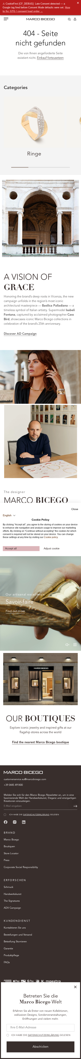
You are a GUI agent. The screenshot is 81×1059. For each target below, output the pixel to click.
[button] (9, 515)
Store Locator (11, 853)
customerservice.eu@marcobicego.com (25, 779)
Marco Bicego (11, 840)
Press (6, 860)
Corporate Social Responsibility (21, 867)
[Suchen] (66, 20)
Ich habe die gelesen (40, 1035)
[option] (40, 377)
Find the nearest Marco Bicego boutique (40, 742)
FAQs (7, 962)
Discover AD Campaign (20, 333)
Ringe (34, 154)
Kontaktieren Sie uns (15, 928)
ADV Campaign (12, 908)
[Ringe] (34, 122)
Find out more (15, 611)
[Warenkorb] (75, 20)
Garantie (8, 948)
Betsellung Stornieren (15, 941)
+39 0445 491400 (13, 785)
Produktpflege (11, 955)
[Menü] (6, 19)
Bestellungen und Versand (18, 935)
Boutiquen (9, 846)
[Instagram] (15, 822)
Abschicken (41, 1046)
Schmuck (8, 887)
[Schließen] (75, 987)
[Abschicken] (75, 806)
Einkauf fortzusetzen (50, 58)
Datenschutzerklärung (43, 1035)
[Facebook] (6, 822)
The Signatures (12, 901)
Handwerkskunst (12, 894)
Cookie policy (51, 537)
